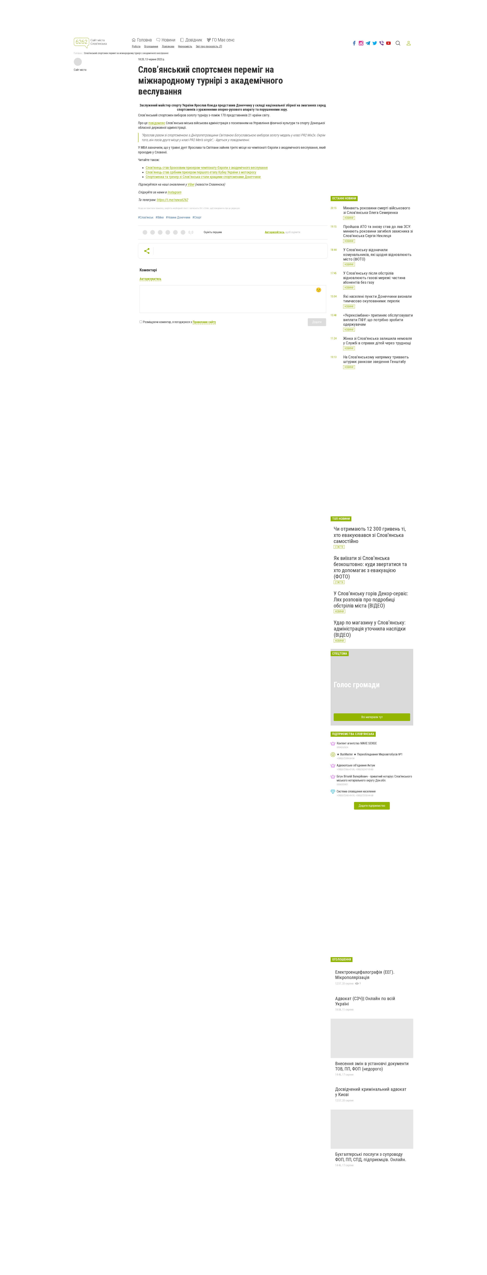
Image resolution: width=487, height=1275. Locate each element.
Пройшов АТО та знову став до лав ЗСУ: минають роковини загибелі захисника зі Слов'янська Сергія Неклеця (378, 231)
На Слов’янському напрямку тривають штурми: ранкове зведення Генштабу (376, 359)
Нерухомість (185, 46)
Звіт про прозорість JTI (209, 46)
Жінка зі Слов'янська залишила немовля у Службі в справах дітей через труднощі (377, 340)
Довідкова (168, 46)
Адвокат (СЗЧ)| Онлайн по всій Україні (365, 1001)
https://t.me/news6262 (172, 200)
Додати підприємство (372, 805)
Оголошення (151, 46)
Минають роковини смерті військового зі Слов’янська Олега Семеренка (376, 210)
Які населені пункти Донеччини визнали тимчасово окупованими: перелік (377, 298)
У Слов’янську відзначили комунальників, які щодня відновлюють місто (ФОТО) (377, 254)
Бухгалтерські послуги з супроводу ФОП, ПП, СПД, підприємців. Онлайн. (370, 1157)
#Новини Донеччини (178, 217)
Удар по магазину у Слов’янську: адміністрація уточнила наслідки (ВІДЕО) (370, 628)
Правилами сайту (204, 322)
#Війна (160, 217)
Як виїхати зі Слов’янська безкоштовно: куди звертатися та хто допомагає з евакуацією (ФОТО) (370, 567)
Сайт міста (80, 69)
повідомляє (156, 123)
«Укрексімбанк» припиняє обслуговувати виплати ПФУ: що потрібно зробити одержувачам (378, 320)
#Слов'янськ (145, 217)
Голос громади (357, 684)
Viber (190, 184)
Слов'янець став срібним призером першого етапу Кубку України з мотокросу (201, 172)
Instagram (174, 192)
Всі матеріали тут (372, 717)
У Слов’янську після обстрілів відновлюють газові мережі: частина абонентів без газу (374, 278)
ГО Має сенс (223, 40)
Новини (168, 40)
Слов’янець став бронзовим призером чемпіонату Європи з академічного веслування (207, 168)
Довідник (193, 40)
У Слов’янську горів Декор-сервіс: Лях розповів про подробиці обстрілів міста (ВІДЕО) (371, 599)
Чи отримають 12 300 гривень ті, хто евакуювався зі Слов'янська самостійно (370, 535)
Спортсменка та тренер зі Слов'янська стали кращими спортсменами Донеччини (203, 177)
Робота (136, 46)
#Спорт (197, 217)
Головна (144, 40)
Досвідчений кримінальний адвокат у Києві (370, 1092)
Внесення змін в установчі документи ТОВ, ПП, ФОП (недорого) (372, 1066)
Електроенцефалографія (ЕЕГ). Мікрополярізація (365, 974)
